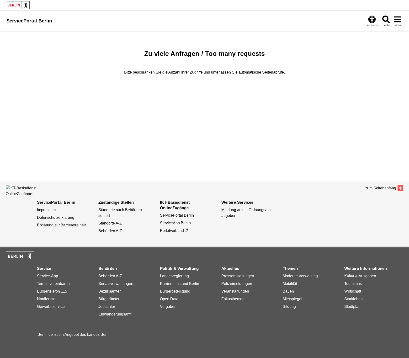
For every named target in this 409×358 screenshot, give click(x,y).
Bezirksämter (109, 291)
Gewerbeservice (51, 307)
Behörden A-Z (110, 231)
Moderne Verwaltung (300, 276)
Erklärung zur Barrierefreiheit (61, 225)
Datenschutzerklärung (55, 217)
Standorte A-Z (110, 223)
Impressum (46, 210)
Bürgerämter (108, 299)
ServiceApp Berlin (175, 223)
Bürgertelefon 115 (52, 291)
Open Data (169, 299)
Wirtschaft (352, 291)
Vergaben (168, 307)
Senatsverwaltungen (115, 284)
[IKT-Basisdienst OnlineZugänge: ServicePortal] (27, 190)
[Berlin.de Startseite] (18, 5)
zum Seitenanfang (380, 188)
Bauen (288, 291)
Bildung (289, 307)
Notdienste (46, 299)
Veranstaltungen (235, 291)
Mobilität (290, 284)
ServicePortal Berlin (177, 215)
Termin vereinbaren (53, 284)
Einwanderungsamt (114, 314)
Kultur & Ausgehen (360, 276)
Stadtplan (352, 307)
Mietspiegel (292, 299)
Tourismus (353, 284)
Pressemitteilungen (237, 276)
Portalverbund (172, 231)
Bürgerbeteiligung (175, 291)
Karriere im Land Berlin (179, 284)
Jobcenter (106, 307)
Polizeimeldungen (236, 284)
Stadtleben (353, 299)
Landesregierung (174, 276)
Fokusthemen (232, 299)
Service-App (47, 276)
